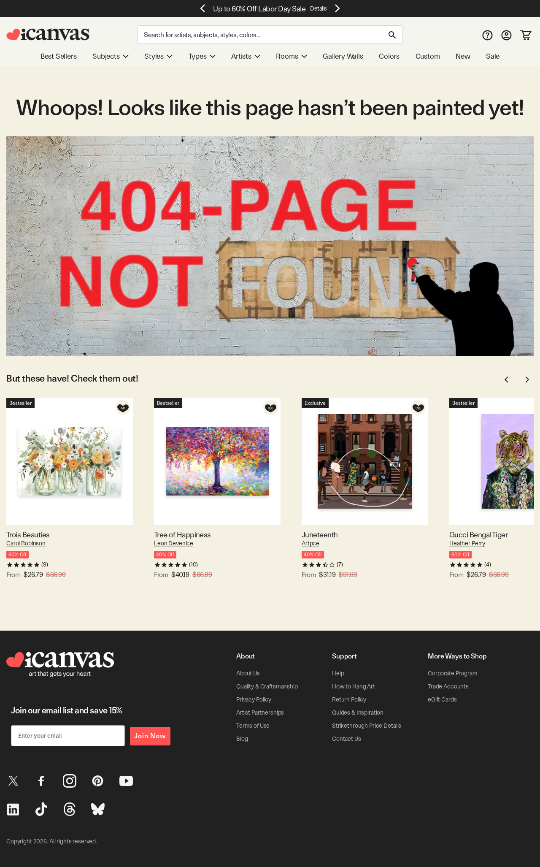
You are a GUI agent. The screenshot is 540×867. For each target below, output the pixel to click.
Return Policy (349, 699)
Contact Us (346, 738)
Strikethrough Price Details (366, 725)
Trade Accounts (448, 686)
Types (198, 56)
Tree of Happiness (182, 534)
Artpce (310, 543)
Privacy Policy (253, 699)
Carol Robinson (26, 543)
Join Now (150, 736)
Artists (241, 56)
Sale (493, 56)
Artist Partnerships (260, 712)
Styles (154, 56)
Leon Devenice (173, 543)
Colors (389, 56)
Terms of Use (253, 725)
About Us (248, 673)
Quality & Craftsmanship (267, 686)
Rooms (287, 56)
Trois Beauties (27, 534)
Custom (428, 56)
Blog (242, 738)
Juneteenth (320, 534)
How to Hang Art (353, 686)
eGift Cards (442, 699)
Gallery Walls (343, 56)
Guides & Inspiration (357, 712)
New (463, 56)
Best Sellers (58, 56)
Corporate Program (453, 673)
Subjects (106, 56)
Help (338, 673)
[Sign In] (506, 35)
